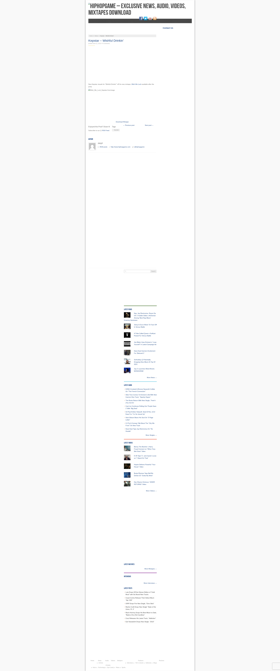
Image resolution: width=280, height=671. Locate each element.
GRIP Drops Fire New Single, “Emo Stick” (140, 603)
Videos (118, 32)
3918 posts (103, 147)
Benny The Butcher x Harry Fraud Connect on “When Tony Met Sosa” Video (144, 449)
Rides (117, 667)
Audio (105, 32)
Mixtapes (131, 32)
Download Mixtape (122, 122)
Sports (123, 667)
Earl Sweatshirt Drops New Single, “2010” (140, 622)
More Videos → (151, 491)
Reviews (158, 32)
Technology (101, 667)
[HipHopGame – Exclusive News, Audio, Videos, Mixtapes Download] (140, 9)
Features (145, 32)
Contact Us (168, 28)
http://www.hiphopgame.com (120, 147)
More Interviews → (150, 583)
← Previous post (128, 125)
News (94, 32)
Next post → (149, 125)
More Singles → (151, 435)
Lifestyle (172, 32)
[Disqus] (122, 182)
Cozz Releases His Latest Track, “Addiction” (141, 618)
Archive (101, 663)
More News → (152, 377)
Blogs (155, 663)
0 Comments (106, 43)
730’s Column (139, 663)
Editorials (148, 663)
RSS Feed (105, 130)
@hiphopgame (139, 147)
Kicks (94, 667)
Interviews (130, 663)
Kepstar (116, 130)
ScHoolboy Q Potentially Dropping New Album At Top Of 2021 (144, 362)
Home (179, 28)
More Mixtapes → (150, 569)
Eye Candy (110, 667)
